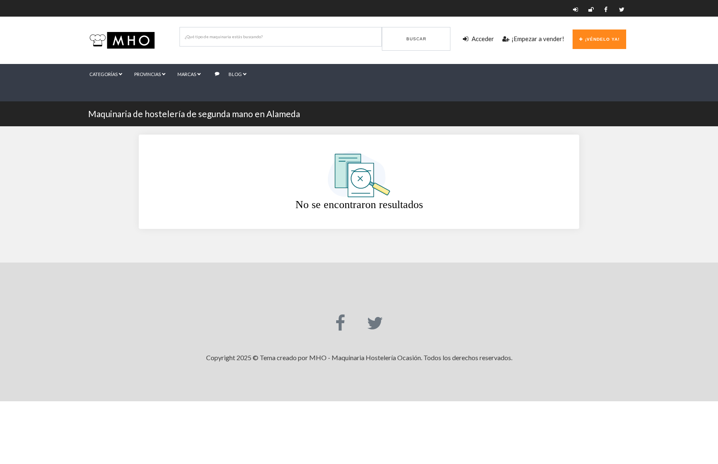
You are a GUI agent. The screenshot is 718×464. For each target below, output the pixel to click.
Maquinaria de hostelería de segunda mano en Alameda (194, 113)
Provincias (148, 74)
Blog (236, 74)
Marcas (187, 74)
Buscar (416, 39)
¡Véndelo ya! (602, 39)
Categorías (103, 74)
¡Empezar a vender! (537, 38)
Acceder (482, 38)
